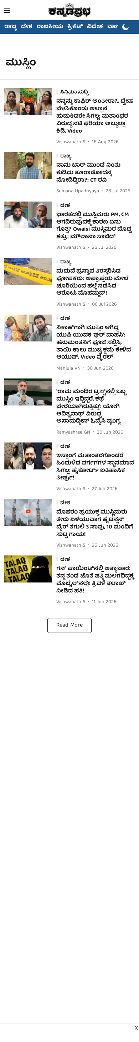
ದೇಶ (26, 27)
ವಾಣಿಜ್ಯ (116, 27)
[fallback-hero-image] (30, 117)
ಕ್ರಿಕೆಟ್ (75, 27)
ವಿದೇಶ (95, 27)
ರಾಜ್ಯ (10, 27)
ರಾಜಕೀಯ (50, 27)
